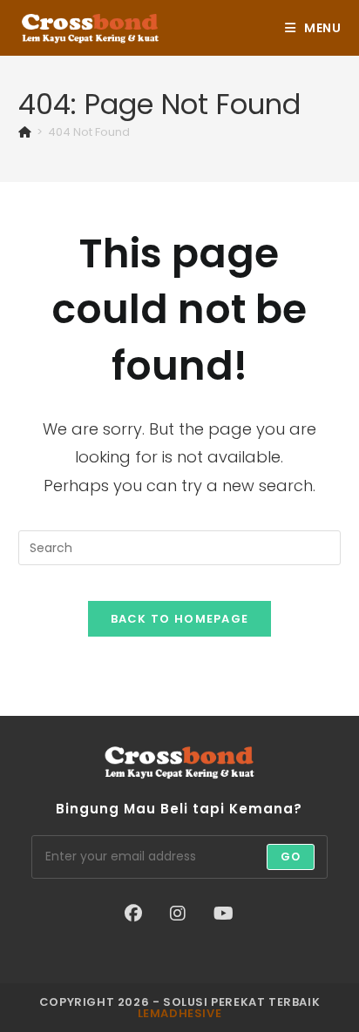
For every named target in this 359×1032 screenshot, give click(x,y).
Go (291, 856)
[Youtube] (223, 913)
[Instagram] (177, 913)
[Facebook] (133, 913)
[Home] (24, 132)
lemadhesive (180, 1013)
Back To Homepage (180, 618)
